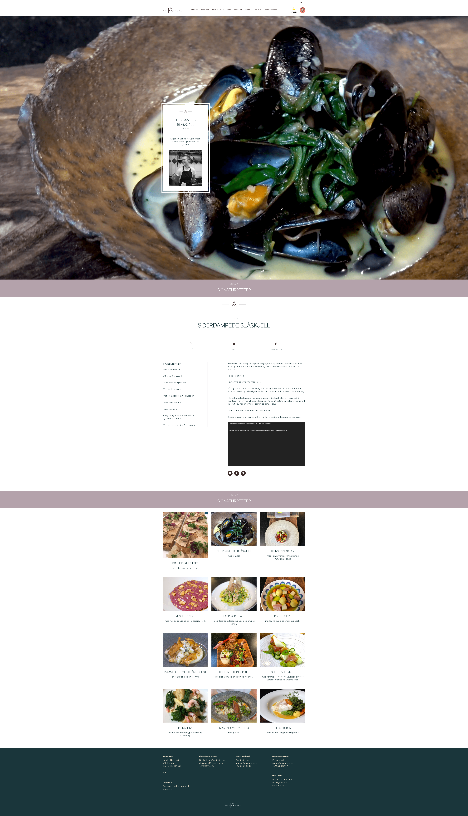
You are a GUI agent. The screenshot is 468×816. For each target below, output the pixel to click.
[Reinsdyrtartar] (282, 529)
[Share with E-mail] (230, 473)
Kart (165, 772)
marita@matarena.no (282, 763)
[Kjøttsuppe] (282, 594)
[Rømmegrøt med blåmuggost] (185, 650)
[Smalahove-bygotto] (234, 706)
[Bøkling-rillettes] (185, 535)
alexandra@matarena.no (211, 763)
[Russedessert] (185, 594)
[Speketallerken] (282, 650)
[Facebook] (301, 3)
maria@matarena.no (282, 782)
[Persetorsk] (282, 706)
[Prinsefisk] (185, 706)
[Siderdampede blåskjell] (234, 529)
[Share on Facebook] (236, 473)
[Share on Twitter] (243, 473)
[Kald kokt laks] (234, 594)
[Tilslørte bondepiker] (234, 650)
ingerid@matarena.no (246, 763)
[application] (266, 444)
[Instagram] (304, 3)
